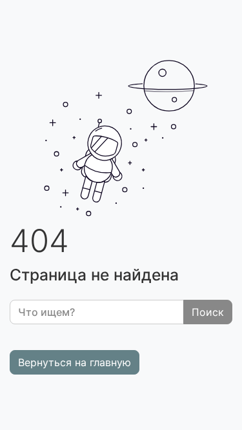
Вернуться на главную (74, 362)
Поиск (208, 312)
